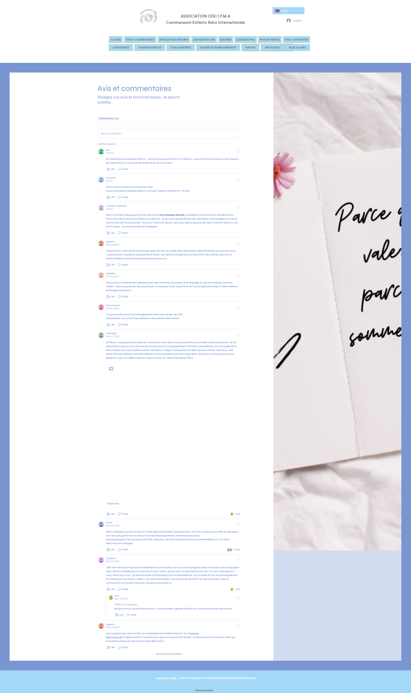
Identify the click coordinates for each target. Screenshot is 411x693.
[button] (180, 47)
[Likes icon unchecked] (108, 169)
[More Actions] (238, 151)
